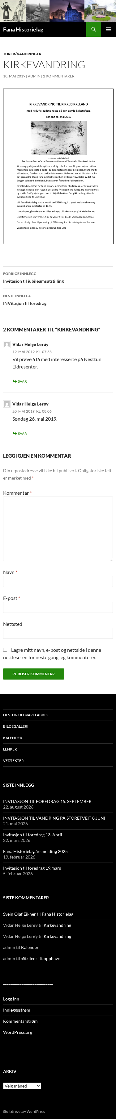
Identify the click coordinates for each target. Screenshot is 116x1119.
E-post (11, 598)
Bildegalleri (15, 726)
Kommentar (17, 493)
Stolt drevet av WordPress (24, 1111)
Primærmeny (108, 29)
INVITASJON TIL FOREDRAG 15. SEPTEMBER (47, 801)
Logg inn (11, 998)
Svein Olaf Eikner (19, 914)
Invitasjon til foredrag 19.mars (32, 868)
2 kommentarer (59, 76)
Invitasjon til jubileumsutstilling (33, 277)
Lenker (10, 749)
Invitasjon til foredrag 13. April (32, 834)
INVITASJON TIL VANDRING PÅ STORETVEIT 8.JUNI (54, 818)
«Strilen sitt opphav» (40, 958)
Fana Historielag (23, 29)
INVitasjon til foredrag (24, 299)
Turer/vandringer (22, 54)
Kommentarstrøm (20, 1021)
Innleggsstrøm (16, 1010)
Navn (10, 572)
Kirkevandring (57, 925)
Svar (22, 381)
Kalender (12, 737)
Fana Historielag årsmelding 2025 (35, 851)
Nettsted (12, 624)
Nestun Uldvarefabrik (25, 715)
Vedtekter (13, 760)
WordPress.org (17, 1032)
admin (34, 76)
